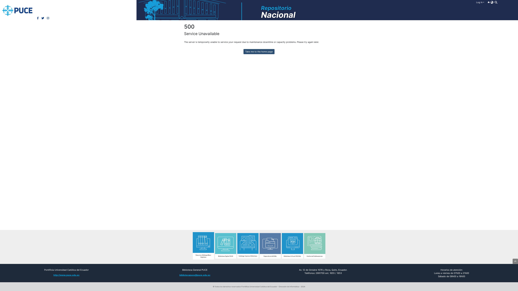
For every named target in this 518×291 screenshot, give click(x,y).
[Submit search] (496, 2)
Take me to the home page (259, 51)
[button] (492, 2)
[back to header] (515, 261)
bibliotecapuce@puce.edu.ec (194, 275)
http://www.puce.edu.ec (66, 275)
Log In (479, 2)
